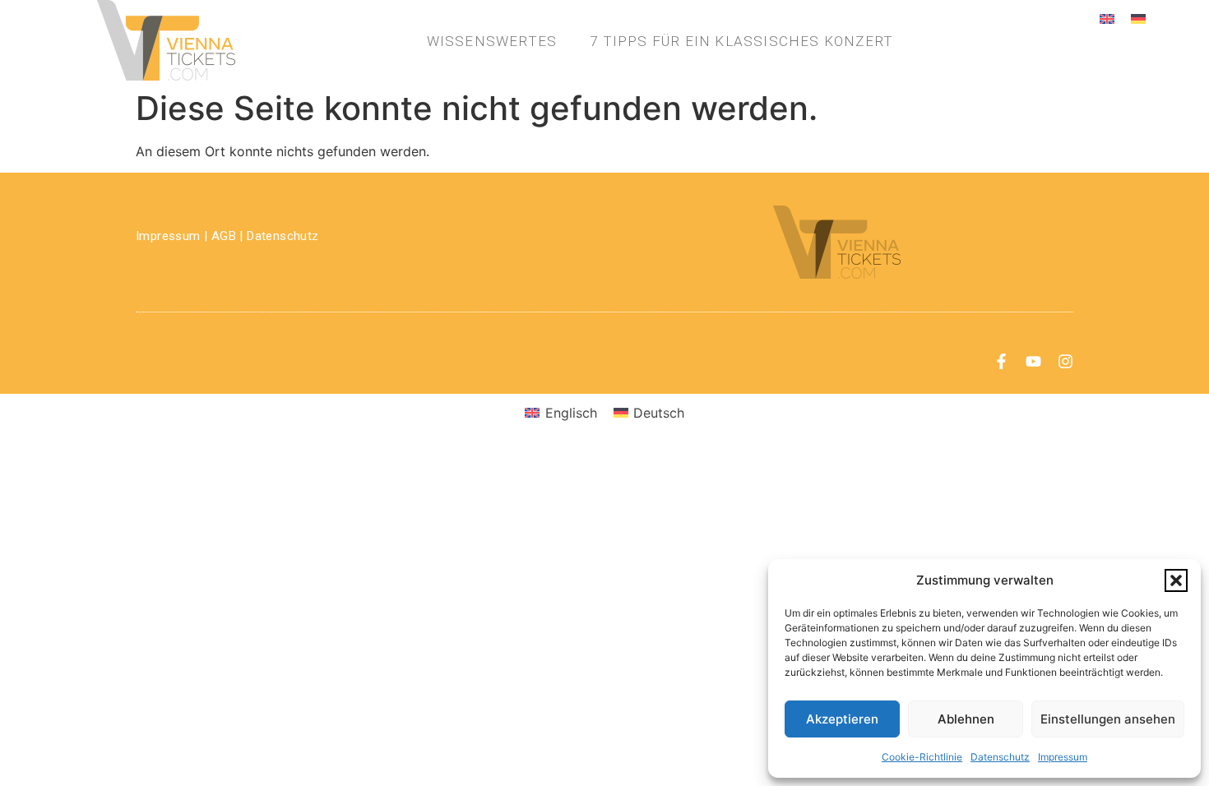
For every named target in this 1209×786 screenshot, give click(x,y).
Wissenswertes (492, 41)
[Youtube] (1033, 361)
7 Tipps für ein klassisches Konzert (741, 41)
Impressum (1062, 757)
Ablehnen (966, 719)
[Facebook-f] (1001, 361)
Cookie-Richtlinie (922, 757)
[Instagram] (1065, 361)
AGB (223, 236)
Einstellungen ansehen (1107, 719)
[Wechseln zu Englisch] (1107, 18)
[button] (1176, 580)
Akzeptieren (842, 719)
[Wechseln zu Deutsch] (1138, 18)
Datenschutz (1000, 757)
